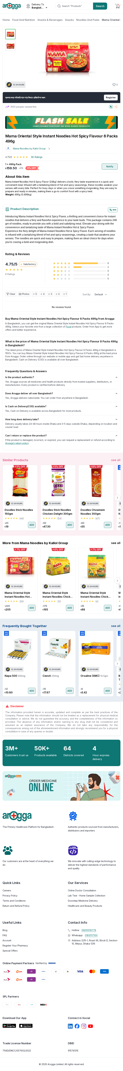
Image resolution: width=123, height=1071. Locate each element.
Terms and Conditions (14, 900)
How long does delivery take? (22, 419)
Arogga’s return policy (17, 443)
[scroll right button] (117, 498)
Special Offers (10, 950)
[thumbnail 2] (10, 46)
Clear (12, 294)
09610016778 (89, 930)
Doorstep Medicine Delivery (83, 900)
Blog (5, 930)
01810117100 (91, 935)
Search (100, 6)
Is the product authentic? (19, 377)
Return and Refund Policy (16, 905)
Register (111, 97)
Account (7, 940)
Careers (7, 890)
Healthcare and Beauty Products (85, 905)
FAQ (5, 935)
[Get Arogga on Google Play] (9, 1026)
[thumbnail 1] (10, 34)
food (68, 326)
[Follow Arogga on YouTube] (90, 1026)
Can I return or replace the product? (26, 435)
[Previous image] (20, 57)
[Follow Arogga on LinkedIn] (70, 1026)
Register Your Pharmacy (15, 945)
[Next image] (113, 58)
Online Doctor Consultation (82, 890)
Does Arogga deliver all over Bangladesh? (29, 393)
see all (115, 460)
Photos (25, 294)
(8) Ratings (36, 157)
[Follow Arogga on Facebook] (77, 1026)
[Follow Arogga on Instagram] (83, 1026)
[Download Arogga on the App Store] (26, 1026)
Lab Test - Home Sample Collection (86, 895)
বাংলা (114, 209)
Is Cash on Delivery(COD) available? (25, 406)
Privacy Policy (10, 895)
